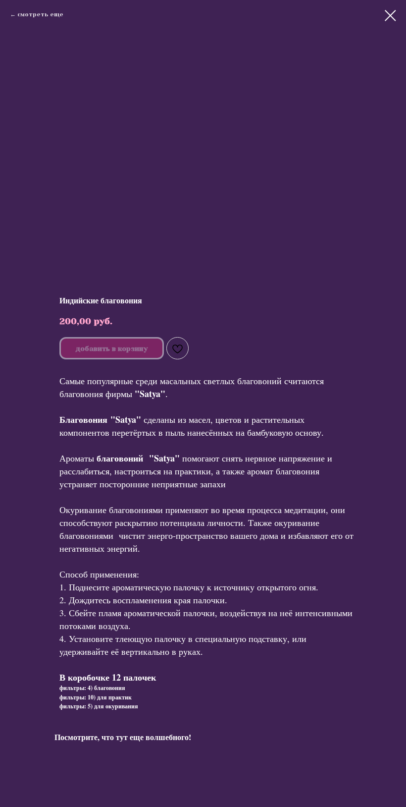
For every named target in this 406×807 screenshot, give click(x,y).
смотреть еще (40, 14)
